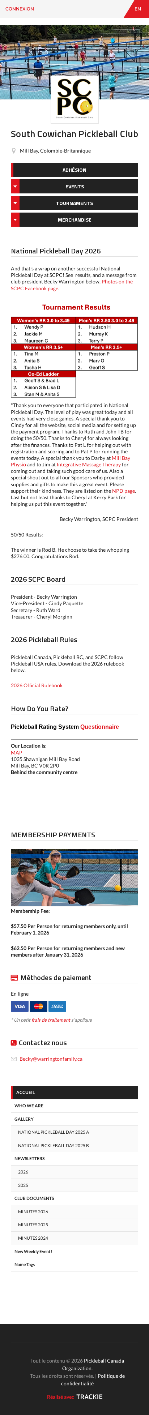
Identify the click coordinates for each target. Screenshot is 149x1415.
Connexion (19, 9)
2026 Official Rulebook (37, 685)
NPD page (123, 491)
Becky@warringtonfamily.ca (51, 1059)
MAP (16, 752)
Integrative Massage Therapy (89, 464)
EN (138, 9)
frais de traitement (50, 1020)
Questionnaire (65, 727)
